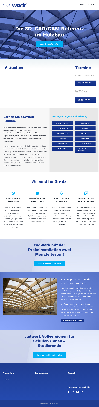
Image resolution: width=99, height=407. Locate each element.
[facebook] (68, 392)
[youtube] (77, 392)
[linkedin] (82, 392)
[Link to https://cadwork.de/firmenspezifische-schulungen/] (85, 193)
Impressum (44, 403)
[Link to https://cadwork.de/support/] (61, 193)
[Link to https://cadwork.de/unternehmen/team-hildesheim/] (37, 193)
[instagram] (73, 392)
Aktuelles (8, 373)
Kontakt (71, 373)
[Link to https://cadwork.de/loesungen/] (13, 193)
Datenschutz (54, 403)
